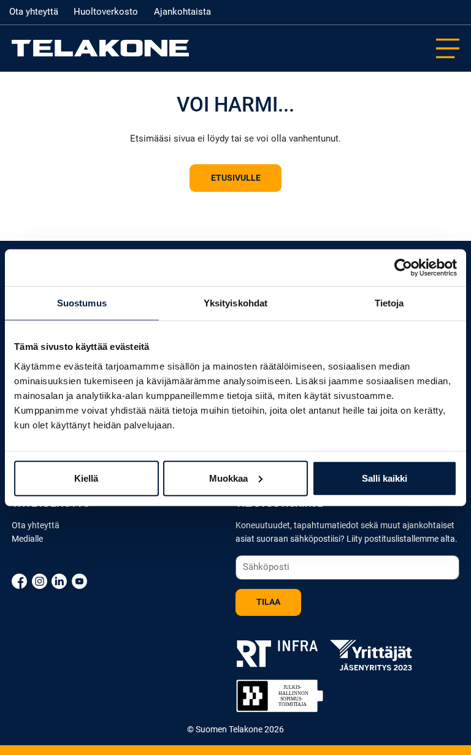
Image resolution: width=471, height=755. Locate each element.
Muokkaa (228, 477)
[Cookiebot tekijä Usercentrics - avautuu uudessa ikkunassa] (403, 268)
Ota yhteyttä (33, 11)
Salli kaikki (384, 477)
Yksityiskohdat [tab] (235, 303)
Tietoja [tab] (389, 303)
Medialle (27, 539)
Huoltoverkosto (106, 11)
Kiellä (86, 477)
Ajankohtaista (182, 11)
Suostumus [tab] (82, 303)
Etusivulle (236, 178)
